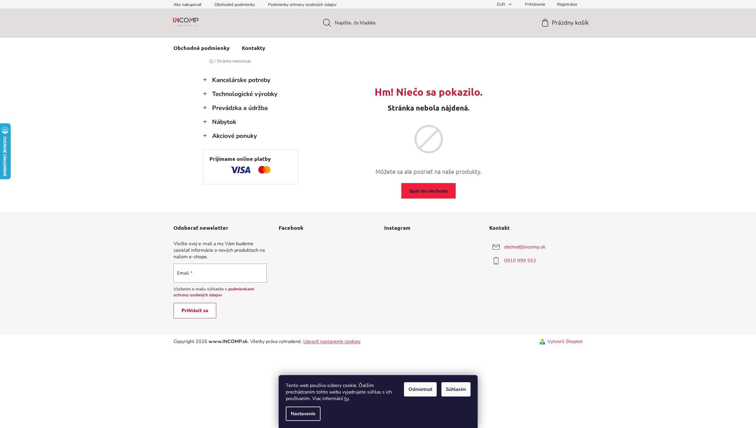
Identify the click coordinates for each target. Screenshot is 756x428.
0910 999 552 (520, 260)
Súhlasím (456, 389)
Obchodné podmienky (234, 4)
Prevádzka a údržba (240, 108)
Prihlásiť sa (194, 310)
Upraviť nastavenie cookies (332, 341)
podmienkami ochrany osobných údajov (213, 292)
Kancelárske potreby (241, 80)
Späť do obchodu (428, 191)
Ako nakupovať (187, 4)
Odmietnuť (420, 389)
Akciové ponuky (234, 136)
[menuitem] (202, 48)
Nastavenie (303, 413)
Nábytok (224, 122)
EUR (501, 4)
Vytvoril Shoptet (565, 341)
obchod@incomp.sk (524, 247)
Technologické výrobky (244, 94)
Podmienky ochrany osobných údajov (302, 4)
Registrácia (567, 4)
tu (346, 398)
